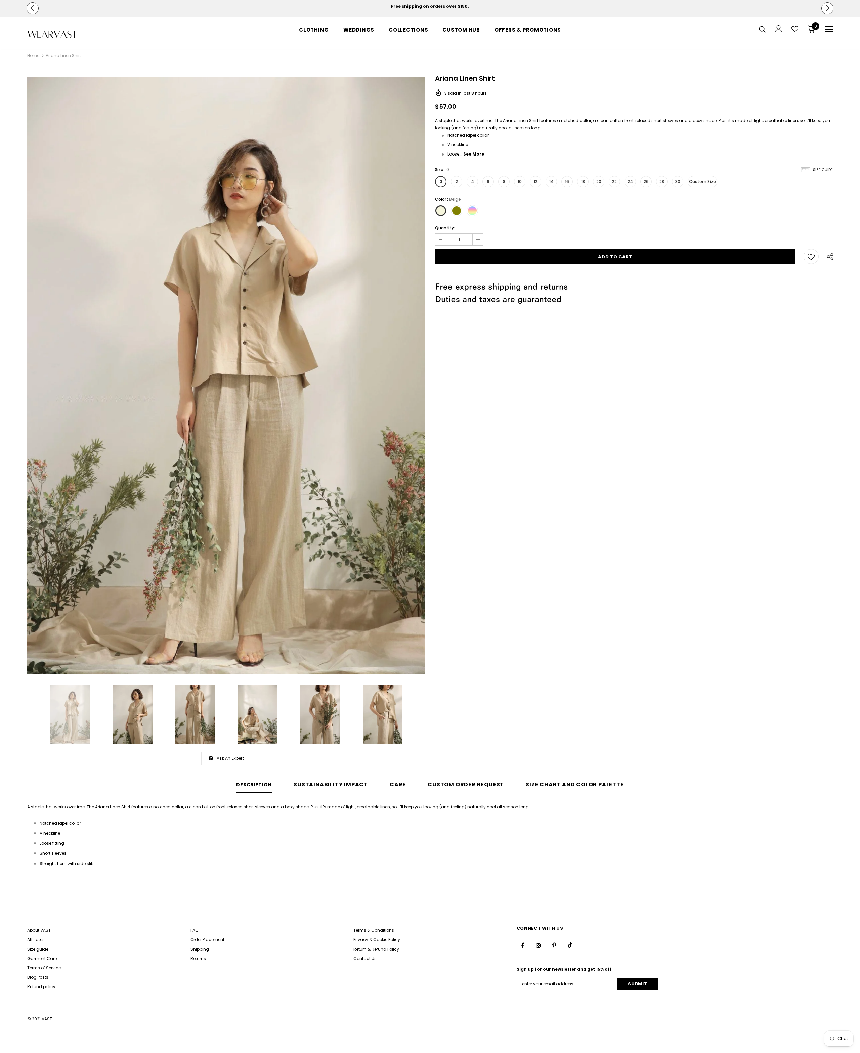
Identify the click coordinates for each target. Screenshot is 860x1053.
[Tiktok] (570, 945)
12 (536, 181)
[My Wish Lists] (794, 29)
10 (520, 181)
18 (583, 181)
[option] (430, 6)
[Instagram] (538, 945)
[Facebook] (523, 945)
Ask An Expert (230, 758)
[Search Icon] (762, 29)
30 (677, 181)
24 (630, 181)
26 (646, 181)
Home (33, 55)
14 (551, 181)
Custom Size (702, 181)
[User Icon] (778, 28)
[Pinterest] (554, 945)
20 (598, 181)
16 (567, 181)
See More (473, 154)
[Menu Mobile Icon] (829, 29)
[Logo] (66, 34)
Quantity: (445, 228)
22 (614, 181)
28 (661, 181)
